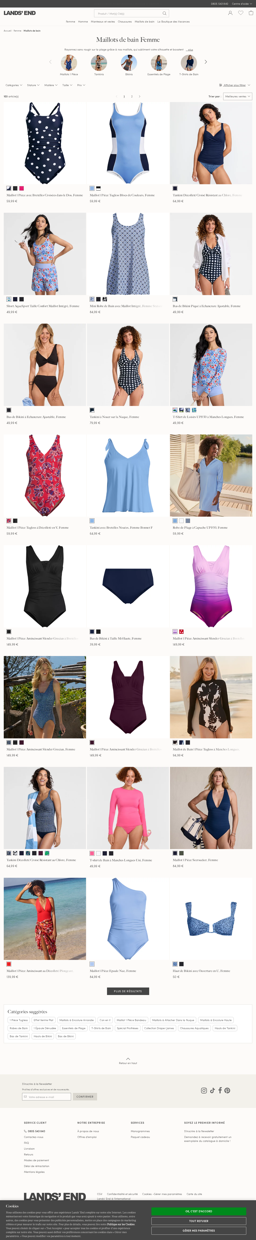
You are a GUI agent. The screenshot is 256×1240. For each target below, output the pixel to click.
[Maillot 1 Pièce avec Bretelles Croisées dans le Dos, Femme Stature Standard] (45, 143)
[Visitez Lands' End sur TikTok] (211, 1091)
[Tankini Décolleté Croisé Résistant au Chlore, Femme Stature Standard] (45, 808)
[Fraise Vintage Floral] (9, 521)
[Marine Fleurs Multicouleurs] (28, 853)
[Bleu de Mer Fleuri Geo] (92, 299)
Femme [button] (70, 21)
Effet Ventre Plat (43, 1020)
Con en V (105, 1020)
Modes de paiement (36, 1160)
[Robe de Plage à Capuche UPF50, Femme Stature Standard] (211, 475)
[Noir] (15, 188)
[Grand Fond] (175, 188)
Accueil (7, 30)
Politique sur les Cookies (121, 1224)
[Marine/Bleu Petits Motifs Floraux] (9, 742)
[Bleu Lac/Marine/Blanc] (92, 188)
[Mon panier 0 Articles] (251, 13)
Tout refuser (198, 1221)
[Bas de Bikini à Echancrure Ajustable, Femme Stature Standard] (45, 365)
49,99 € (12, 312)
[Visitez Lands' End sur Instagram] (204, 1091)
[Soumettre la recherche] (164, 13)
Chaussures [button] (125, 21)
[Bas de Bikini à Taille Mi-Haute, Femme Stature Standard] (128, 586)
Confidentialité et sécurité (122, 1194)
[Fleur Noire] (15, 853)
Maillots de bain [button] (144, 21)
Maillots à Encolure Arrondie (76, 1020)
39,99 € (95, 644)
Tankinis (99, 74)
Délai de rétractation (36, 1166)
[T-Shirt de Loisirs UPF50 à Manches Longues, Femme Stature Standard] (211, 365)
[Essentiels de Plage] (159, 63)
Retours (28, 1154)
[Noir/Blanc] (98, 188)
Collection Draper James (159, 1028)
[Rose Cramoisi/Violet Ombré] (175, 631)
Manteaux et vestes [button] (103, 21)
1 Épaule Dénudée (45, 1028)
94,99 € (178, 755)
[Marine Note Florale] (188, 410)
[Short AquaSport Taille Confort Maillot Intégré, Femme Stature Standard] (45, 254)
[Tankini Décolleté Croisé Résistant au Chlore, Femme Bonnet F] (211, 143)
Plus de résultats (128, 991)
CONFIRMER (85, 1096)
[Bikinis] (129, 63)
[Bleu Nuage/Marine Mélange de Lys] (175, 964)
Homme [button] (83, 21)
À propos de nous (88, 1131)
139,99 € (12, 977)
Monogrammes (140, 1131)
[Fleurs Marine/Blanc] (181, 410)
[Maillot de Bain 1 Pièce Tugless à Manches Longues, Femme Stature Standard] (211, 697)
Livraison (29, 1148)
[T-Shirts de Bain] (189, 63)
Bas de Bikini (66, 1036)
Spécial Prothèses (127, 1028)
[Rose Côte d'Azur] (21, 188)
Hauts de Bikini (43, 1036)
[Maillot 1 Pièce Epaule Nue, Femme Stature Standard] (128, 919)
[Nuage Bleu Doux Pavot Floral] (9, 299)
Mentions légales (34, 1172)
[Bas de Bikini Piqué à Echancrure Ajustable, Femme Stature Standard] (211, 254)
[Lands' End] (20, 13)
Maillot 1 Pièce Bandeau (131, 1020)
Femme (18, 30)
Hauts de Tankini (225, 1028)
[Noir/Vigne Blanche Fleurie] (105, 299)
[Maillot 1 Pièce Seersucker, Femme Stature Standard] (211, 808)
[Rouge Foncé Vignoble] (21, 742)
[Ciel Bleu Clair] (92, 964)
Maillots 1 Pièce (69, 74)
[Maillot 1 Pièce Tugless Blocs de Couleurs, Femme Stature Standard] (128, 143)
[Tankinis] (99, 63)
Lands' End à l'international (113, 1198)
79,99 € (95, 423)
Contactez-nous (33, 1137)
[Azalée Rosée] (92, 853)
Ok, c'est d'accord (199, 1211)
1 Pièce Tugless (19, 1020)
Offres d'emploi (87, 1137)
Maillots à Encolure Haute (216, 1020)
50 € (176, 977)
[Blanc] (181, 521)
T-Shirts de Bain (188, 74)
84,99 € (95, 312)
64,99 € (178, 201)
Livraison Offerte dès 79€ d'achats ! (128, 3)
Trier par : (215, 96)
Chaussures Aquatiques (194, 1028)
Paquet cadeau (140, 1137)
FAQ (26, 1143)
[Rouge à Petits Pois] (181, 631)
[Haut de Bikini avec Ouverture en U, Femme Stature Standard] (211, 919)
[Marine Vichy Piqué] (175, 299)
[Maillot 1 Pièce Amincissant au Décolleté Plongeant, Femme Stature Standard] (45, 919)
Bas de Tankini (19, 1036)
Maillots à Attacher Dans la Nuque (173, 1020)
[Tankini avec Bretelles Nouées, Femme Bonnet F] (128, 475)
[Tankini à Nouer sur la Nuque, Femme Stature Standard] (128, 365)
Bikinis (129, 74)
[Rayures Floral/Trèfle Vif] (194, 410)
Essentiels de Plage (158, 74)
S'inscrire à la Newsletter (37, 1084)
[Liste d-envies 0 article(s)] (240, 13)
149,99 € (12, 644)
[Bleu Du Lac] (92, 521)
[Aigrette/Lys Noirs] (175, 742)
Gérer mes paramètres (199, 1230)
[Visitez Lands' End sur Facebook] (219, 1091)
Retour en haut (128, 1063)
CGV (99, 1194)
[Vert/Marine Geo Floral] (47, 853)
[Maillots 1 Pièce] (69, 63)
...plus (189, 49)
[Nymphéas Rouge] (9, 964)
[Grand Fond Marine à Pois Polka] (9, 188)
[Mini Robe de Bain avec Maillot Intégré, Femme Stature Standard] (128, 254)
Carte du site (194, 1194)
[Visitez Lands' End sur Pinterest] (226, 1091)
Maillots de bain (32, 30)
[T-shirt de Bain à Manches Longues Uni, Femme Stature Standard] (128, 808)
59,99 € (12, 201)
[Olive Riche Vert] (181, 853)
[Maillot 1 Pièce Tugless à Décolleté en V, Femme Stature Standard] (45, 475)
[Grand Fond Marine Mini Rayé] (188, 521)
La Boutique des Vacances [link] (173, 21)
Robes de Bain (19, 1028)
